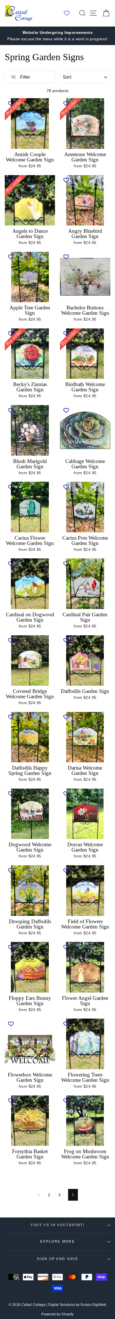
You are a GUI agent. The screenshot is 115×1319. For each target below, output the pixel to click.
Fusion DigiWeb (93, 1305)
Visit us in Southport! (57, 1225)
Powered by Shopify (57, 1314)
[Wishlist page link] (69, 13)
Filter (24, 77)
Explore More (57, 1241)
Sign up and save (57, 1259)
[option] (57, 35)
